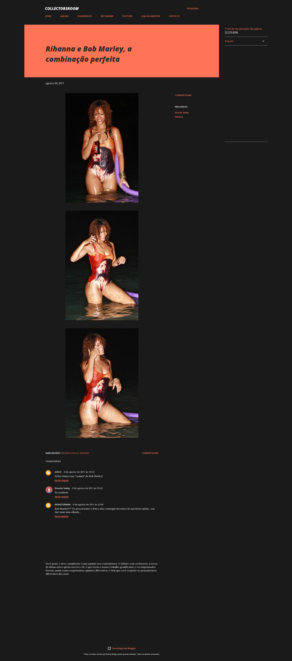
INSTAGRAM (107, 16)
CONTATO (174, 16)
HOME (48, 16)
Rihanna (179, 116)
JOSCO (58, 471)
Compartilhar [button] (183, 95)
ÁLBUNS (64, 16)
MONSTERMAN (62, 504)
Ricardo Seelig (181, 112)
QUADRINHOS (85, 16)
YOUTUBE (127, 16)
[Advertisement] (97, 600)
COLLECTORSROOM (62, 8)
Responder (62, 480)
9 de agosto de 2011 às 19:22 (79, 471)
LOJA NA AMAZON (150, 16)
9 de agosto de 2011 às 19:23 (87, 488)
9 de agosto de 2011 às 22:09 (88, 504)
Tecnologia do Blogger (123, 648)
